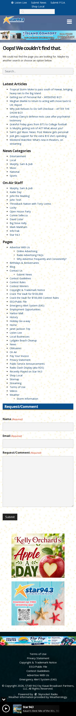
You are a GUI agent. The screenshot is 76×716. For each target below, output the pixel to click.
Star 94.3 (15, 234)
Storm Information (27, 398)
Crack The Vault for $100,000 (26, 294)
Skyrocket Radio (47, 694)
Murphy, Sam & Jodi (21, 164)
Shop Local (38, 6)
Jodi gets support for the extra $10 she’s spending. (38, 136)
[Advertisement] (38, 35)
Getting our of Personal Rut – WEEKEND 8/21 (36, 97)
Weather (14, 394)
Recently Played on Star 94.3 (26, 371)
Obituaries (15, 348)
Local (13, 160)
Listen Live (20, 2)
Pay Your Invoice (19, 356)
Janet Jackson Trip (20, 328)
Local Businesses (20, 336)
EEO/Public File (18, 301)
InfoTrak (14, 231)
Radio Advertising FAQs (30, 255)
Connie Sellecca (19, 215)
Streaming (15, 383)
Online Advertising (27, 251)
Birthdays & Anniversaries (24, 262)
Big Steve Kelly (18, 223)
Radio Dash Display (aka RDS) (27, 367)
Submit (10, 517)
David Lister (16, 219)
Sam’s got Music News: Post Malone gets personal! (39, 132)
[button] (69, 22)
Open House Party (20, 211)
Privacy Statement (20, 360)
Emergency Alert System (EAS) (27, 305)
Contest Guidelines (20, 278)
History (14, 317)
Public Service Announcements (27, 363)
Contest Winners (19, 286)
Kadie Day (15, 192)
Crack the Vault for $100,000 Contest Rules (34, 297)
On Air (13, 352)
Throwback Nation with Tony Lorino (30, 203)
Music (13, 168)
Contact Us (16, 270)
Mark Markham (18, 227)
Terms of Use (17, 387)
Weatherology (58, 697)
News (13, 344)
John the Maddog (20, 196)
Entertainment (18, 156)
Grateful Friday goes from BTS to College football (38, 124)
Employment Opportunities (25, 309)
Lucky (13, 207)
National (14, 171)
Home (13, 325)
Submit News (38, 2)
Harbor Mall (16, 313)
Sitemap (14, 379)
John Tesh (15, 199)
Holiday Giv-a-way (20, 321)
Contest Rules (18, 282)
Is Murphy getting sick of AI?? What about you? (36, 128)
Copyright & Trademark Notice (27, 290)
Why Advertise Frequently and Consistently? (41, 259)
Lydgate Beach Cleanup (23, 340)
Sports (13, 175)
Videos (13, 391)
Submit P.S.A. (58, 2)
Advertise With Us (20, 247)
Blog (12, 266)
